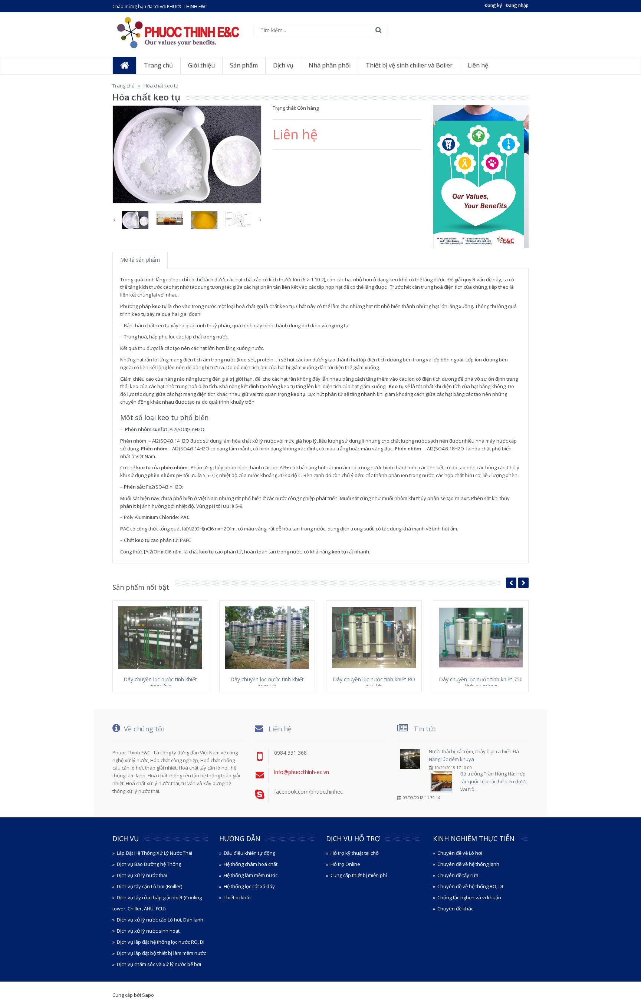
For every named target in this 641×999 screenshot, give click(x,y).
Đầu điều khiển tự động (249, 853)
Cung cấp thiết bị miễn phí (359, 875)
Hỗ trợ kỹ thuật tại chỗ (355, 853)
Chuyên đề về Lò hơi (459, 853)
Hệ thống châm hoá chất (250, 864)
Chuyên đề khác (455, 908)
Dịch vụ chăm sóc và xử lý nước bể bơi (159, 964)
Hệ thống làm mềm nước (250, 875)
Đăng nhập (517, 5)
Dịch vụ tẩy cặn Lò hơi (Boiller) (149, 886)
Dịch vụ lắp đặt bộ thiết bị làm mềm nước (161, 953)
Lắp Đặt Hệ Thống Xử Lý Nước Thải (154, 853)
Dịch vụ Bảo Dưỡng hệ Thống (149, 864)
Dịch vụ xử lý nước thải (142, 875)
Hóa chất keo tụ (161, 85)
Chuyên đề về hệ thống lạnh (468, 864)
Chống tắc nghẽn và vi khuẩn (469, 897)
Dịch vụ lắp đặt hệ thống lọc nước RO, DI (160, 942)
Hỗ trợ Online (345, 864)
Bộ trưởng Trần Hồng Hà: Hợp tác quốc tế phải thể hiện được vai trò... (493, 781)
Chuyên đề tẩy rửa (458, 875)
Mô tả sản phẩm (140, 259)
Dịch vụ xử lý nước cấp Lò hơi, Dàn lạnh (160, 919)
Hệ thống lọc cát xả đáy (249, 886)
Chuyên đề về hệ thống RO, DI (470, 886)
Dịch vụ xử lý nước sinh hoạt (148, 930)
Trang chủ (123, 85)
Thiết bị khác (238, 897)
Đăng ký (493, 5)
